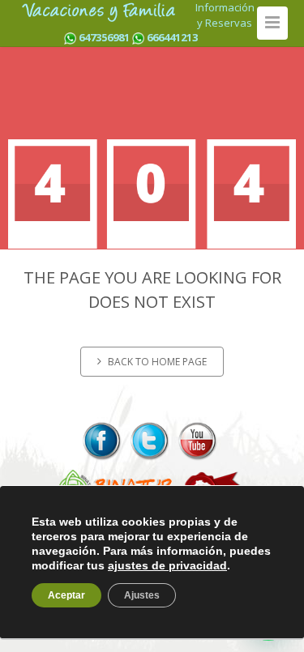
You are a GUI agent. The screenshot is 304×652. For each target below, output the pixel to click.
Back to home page (157, 362)
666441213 (172, 37)
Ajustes (142, 595)
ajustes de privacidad (167, 565)
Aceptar (66, 595)
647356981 (104, 37)
